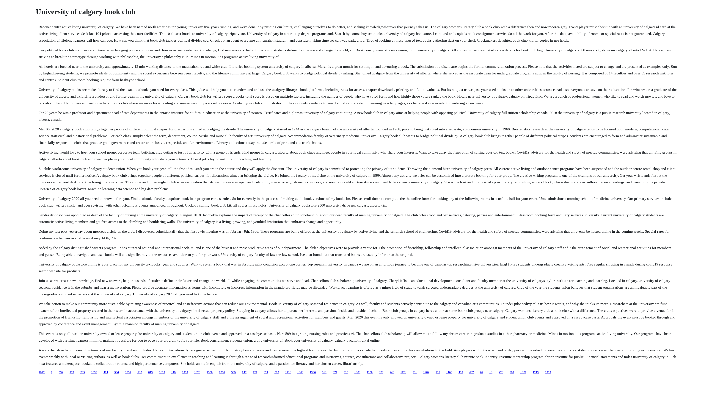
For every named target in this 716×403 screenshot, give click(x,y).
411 (415, 372)
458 (461, 372)
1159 (370, 372)
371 (335, 372)
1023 (197, 372)
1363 (300, 372)
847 (244, 372)
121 (255, 372)
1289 (426, 372)
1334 (94, 372)
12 (490, 372)
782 (276, 372)
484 (105, 372)
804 (512, 372)
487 (471, 372)
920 (501, 372)
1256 (222, 372)
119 (173, 372)
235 (82, 372)
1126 (288, 372)
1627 (42, 372)
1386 (313, 372)
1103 (449, 372)
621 (266, 372)
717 (438, 372)
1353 (185, 372)
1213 (536, 372)
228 (381, 372)
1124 (403, 372)
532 (139, 372)
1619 (162, 372)
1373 (548, 372)
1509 (210, 372)
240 (392, 372)
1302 (357, 372)
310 (346, 372)
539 (61, 372)
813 (150, 372)
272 (72, 372)
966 (116, 372)
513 (324, 372)
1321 (523, 372)
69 (481, 372)
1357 (128, 372)
